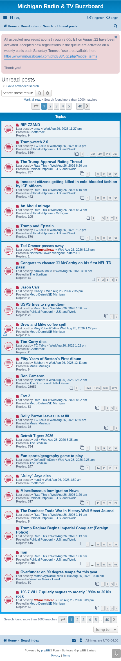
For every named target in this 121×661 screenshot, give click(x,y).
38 (109, 238)
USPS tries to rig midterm (43, 304)
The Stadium (38, 274)
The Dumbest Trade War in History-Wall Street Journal (68, 511)
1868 (88, 388)
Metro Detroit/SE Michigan (47, 294)
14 (98, 468)
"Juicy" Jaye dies (36, 476)
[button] (36, 106)
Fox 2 (25, 396)
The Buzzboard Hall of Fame (49, 383)
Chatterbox (37, 132)
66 (103, 564)
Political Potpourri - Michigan (49, 213)
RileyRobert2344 (45, 328)
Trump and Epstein (37, 226)
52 (109, 174)
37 (103, 238)
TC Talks (40, 145)
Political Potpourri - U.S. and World (53, 149)
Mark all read (32, 99)
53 (115, 174)
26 (103, 544)
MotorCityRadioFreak (48, 576)
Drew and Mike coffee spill (43, 324)
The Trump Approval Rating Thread (51, 162)
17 (115, 468)
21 (109, 503)
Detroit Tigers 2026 (37, 436)
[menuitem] (15, 17)
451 (93, 154)
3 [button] (56, 106)
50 (98, 174)
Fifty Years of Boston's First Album (51, 359)
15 (103, 468)
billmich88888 (43, 271)
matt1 (37, 479)
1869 (97, 388)
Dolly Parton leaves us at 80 (45, 416)
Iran (24, 552)
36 (98, 238)
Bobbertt (39, 362)
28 (103, 198)
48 (98, 448)
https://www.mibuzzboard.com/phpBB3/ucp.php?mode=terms (50, 56)
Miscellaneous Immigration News (50, 491)
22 (115, 503)
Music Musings (40, 366)
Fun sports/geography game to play (52, 456)
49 (103, 448)
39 (115, 238)
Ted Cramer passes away (42, 246)
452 (100, 154)
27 (98, 198)
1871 (114, 388)
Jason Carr (30, 287)
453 (108, 154)
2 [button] (50, 106)
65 (98, 564)
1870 (105, 388)
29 (109, 198)
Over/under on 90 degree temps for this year (59, 572)
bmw (37, 128)
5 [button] (69, 106)
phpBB (45, 650)
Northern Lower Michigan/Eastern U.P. (56, 253)
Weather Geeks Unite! (45, 579)
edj (36, 439)
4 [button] (63, 106)
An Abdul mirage (35, 206)
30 (115, 198)
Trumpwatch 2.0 (34, 142)
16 (109, 468)
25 (98, 544)
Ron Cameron (32, 376)
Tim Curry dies (33, 342)
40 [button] (80, 106)
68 (115, 564)
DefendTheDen (44, 459)
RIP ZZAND (30, 125)
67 (109, 564)
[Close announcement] (115, 37)
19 (98, 503)
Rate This (40, 165)
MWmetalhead (44, 249)
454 (115, 154)
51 (103, 174)
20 (103, 503)
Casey (38, 291)
